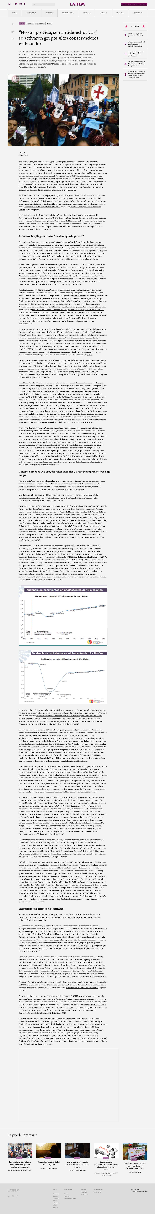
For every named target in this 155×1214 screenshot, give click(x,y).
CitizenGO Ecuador (75, 831)
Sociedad (21, 23)
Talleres (84, 1192)
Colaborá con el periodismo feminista (134, 4)
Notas (14, 13)
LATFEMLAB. (87, 13)
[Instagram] (21, 4)
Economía (55, 1198)
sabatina (22, 338)
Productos (103, 13)
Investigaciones (31, 13)
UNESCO (41, 568)
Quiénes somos (138, 13)
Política (55, 1200)
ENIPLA (91, 512)
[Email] (12, 39)
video (89, 354)
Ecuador (49, 23)
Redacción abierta (68, 13)
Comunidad (120, 13)
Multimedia (49, 13)
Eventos (83, 1190)
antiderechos (30, 23)
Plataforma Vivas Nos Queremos (72, 1024)
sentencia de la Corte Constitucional (82, 987)
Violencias (56, 1194)
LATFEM (22, 153)
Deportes (55, 1207)
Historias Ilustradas (70, 1198)
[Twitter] (16, 4)
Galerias (66, 1196)
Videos (66, 1194)
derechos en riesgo (40, 23)
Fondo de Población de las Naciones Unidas (50, 506)
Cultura (55, 1205)
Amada (100, 996)
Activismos (56, 1203)
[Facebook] (25, 4)
